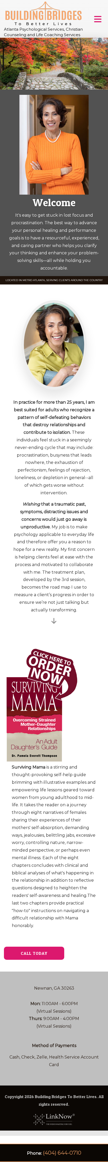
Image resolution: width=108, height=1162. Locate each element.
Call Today (34, 953)
